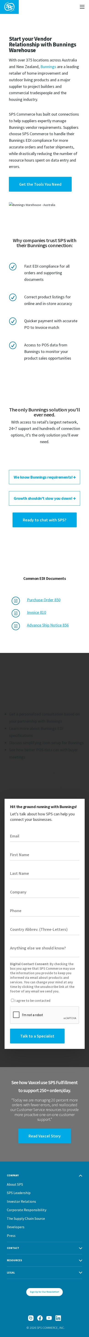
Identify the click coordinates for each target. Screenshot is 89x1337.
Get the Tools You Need (40, 184)
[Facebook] (40, 1318)
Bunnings (48, 66)
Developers (15, 1227)
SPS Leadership (19, 1192)
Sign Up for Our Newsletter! (44, 1291)
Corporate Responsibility (26, 1210)
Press (11, 1235)
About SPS (15, 1184)
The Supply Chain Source (26, 1218)
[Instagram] (31, 1318)
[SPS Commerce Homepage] (9, 7)
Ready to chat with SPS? (44, 520)
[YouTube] (49, 1318)
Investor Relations (21, 1201)
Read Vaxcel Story (45, 1136)
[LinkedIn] (58, 1318)
